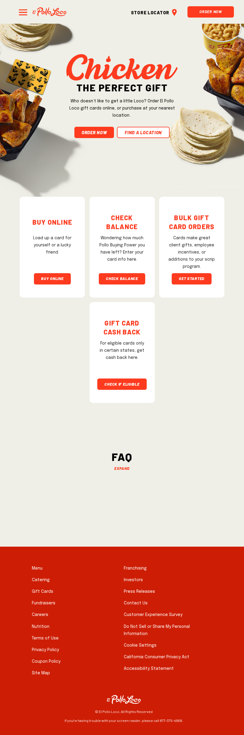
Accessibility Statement (149, 669)
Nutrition (40, 627)
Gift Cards (42, 591)
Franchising (135, 568)
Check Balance (122, 278)
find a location (143, 131)
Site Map (41, 673)
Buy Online (52, 278)
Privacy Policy (45, 650)
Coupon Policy (46, 661)
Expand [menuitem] (121, 468)
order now (94, 131)
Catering (41, 580)
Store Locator (150, 11)
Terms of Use (45, 638)
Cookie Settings (140, 645)
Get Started (191, 278)
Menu (37, 568)
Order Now (210, 10)
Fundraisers (43, 603)
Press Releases (139, 591)
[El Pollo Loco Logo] (49, 11)
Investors (133, 580)
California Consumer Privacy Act (156, 657)
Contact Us (136, 603)
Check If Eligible (121, 383)
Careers (40, 615)
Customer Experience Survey (153, 615)
